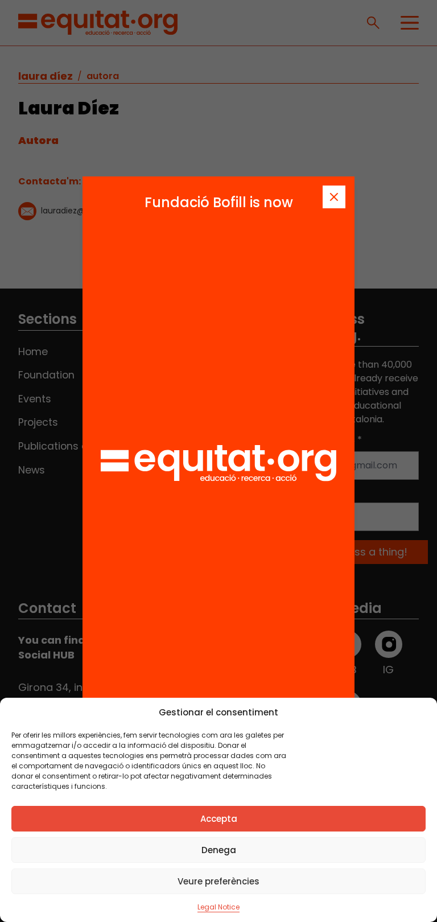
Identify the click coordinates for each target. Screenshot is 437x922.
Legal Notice (218, 907)
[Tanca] (334, 197)
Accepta (218, 819)
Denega (218, 850)
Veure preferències (218, 881)
